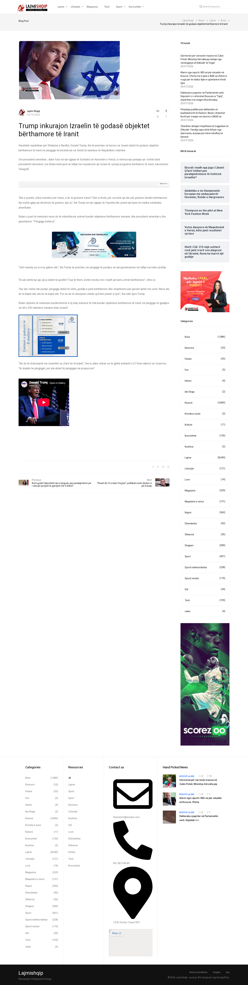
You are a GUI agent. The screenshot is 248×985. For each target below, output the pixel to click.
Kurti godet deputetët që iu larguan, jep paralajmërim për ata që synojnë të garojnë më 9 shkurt (61, 484)
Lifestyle (75, 6)
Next (149, 480)
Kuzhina (205, 446)
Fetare (205, 358)
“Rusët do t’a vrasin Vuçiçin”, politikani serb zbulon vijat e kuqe (124, 484)
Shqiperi (205, 545)
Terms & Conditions (198, 972)
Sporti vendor (205, 578)
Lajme (61, 6)
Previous (36, 480)
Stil (205, 589)
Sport (119, 6)
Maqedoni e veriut (205, 501)
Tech (106, 6)
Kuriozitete (135, 6)
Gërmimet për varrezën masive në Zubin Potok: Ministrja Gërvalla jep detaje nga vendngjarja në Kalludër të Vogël (202, 59)
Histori (205, 380)
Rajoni (205, 512)
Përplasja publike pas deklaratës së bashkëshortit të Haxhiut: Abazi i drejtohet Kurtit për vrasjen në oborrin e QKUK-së (203, 113)
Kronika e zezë (205, 413)
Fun (205, 369)
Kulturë (205, 424)
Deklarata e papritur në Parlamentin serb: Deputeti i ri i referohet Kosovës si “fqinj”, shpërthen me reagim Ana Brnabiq (202, 96)
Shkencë (205, 534)
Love (205, 479)
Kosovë (205, 402)
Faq (227, 972)
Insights (217, 972)
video (205, 611)
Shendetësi (205, 523)
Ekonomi (205, 347)
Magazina (92, 6)
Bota (205, 336)
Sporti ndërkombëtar (205, 567)
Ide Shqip (205, 391)
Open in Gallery (57, 383)
